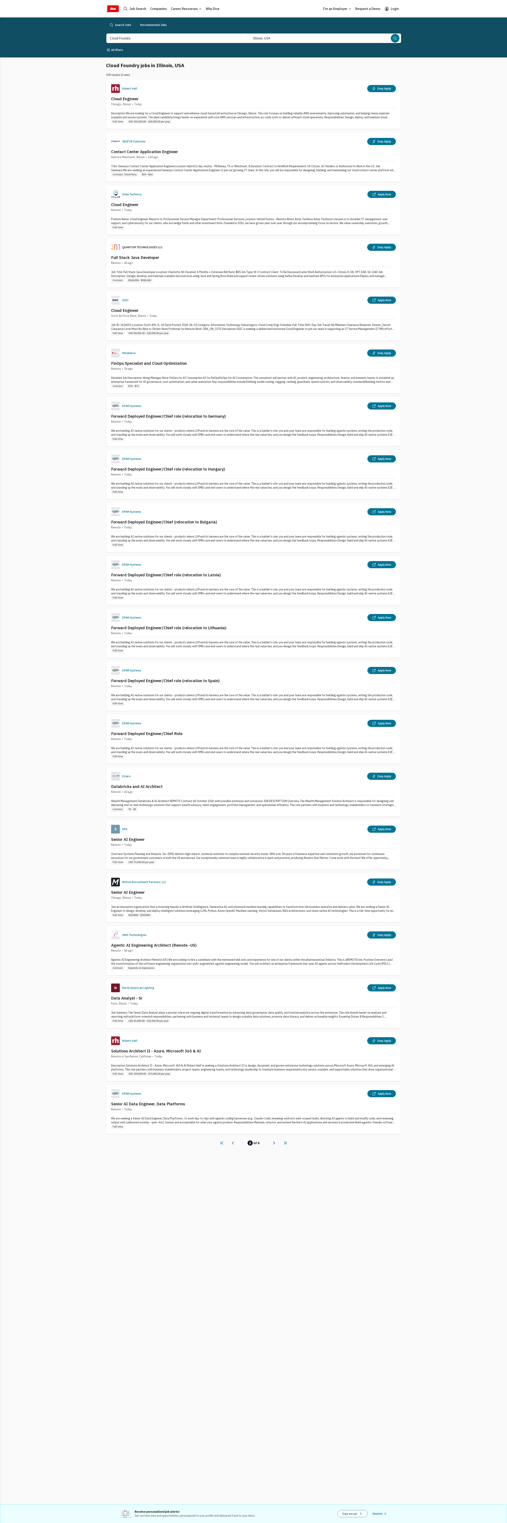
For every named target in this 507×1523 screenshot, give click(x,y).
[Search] (395, 38)
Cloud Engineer (125, 98)
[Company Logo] (115, 88)
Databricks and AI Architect (137, 786)
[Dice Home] (112, 8)
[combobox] (173, 38)
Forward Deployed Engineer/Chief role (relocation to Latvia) (166, 575)
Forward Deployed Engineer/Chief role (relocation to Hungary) (168, 469)
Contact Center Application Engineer (144, 151)
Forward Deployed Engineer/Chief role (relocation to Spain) (165, 680)
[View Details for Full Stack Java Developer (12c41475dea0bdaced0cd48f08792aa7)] (253, 262)
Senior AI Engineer (128, 839)
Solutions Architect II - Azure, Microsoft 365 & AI (156, 1051)
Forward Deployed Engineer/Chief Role (146, 733)
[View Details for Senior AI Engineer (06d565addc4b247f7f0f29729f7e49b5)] (253, 844)
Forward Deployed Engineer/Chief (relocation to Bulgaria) (164, 522)
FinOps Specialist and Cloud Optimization (149, 363)
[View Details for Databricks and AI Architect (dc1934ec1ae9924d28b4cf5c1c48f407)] (253, 791)
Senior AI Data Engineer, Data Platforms (148, 1104)
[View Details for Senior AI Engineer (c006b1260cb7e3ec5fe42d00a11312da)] (253, 897)
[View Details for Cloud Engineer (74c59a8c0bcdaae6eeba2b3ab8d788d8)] (253, 210)
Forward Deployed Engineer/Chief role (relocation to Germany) (168, 416)
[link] (222, 1143)
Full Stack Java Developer (135, 257)
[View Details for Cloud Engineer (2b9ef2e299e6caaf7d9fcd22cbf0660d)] (253, 104)
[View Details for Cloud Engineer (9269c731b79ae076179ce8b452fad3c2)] (253, 315)
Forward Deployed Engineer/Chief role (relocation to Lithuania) (168, 627)
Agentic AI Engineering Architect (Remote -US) (154, 945)
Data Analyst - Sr (127, 998)
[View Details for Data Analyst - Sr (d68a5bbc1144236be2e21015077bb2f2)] (253, 1003)
